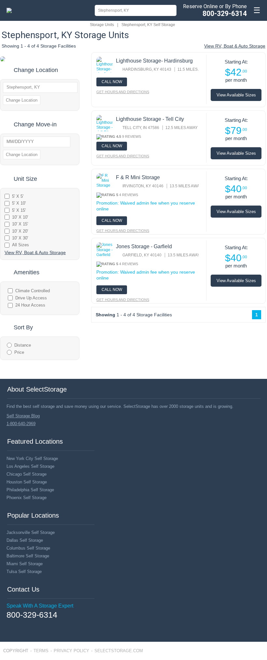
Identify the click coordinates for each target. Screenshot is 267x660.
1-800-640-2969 (21, 423)
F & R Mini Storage (138, 177)
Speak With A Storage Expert (40, 606)
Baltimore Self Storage (28, 555)
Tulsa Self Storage (24, 571)
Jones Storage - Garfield (144, 246)
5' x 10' (19, 203)
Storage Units (102, 24)
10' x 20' (20, 231)
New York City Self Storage (32, 458)
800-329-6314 (225, 13)
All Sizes (20, 244)
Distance (22, 345)
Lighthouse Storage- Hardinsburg (154, 61)
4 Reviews (128, 195)
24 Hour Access (30, 305)
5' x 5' (17, 196)
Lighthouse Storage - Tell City (150, 119)
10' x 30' (20, 238)
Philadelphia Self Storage (30, 489)
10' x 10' (20, 217)
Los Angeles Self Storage (30, 466)
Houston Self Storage (27, 482)
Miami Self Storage (25, 563)
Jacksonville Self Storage (31, 532)
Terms (41, 650)
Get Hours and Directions (122, 92)
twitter (18, 624)
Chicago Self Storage (27, 474)
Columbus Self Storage (28, 548)
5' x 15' (19, 210)
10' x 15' (20, 224)
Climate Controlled (32, 290)
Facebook (9, 624)
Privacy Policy (71, 650)
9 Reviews (131, 136)
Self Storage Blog (23, 415)
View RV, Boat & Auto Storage (234, 46)
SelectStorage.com (118, 650)
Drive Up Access (31, 297)
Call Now (112, 81)
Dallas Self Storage (25, 540)
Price (19, 352)
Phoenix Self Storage (27, 497)
